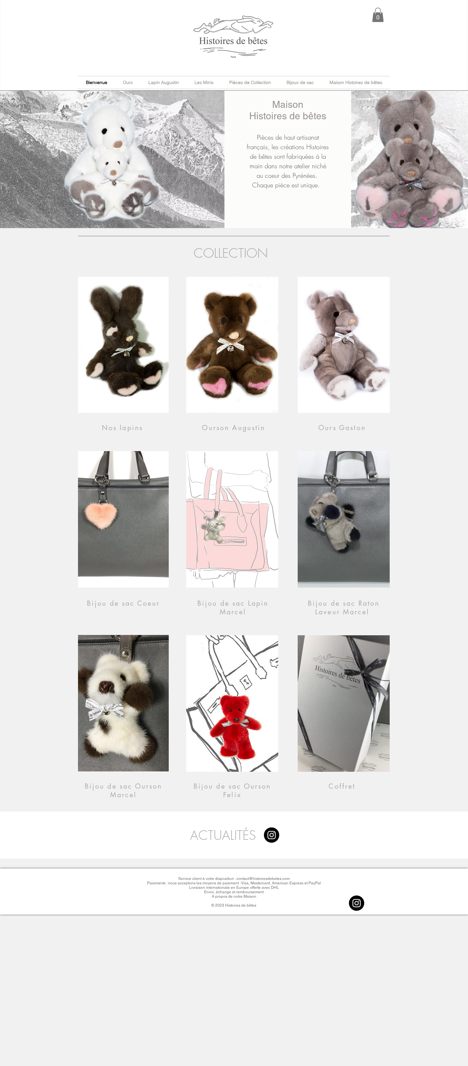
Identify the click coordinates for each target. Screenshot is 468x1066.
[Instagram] (271, 835)
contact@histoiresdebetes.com (263, 878)
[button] (378, 15)
